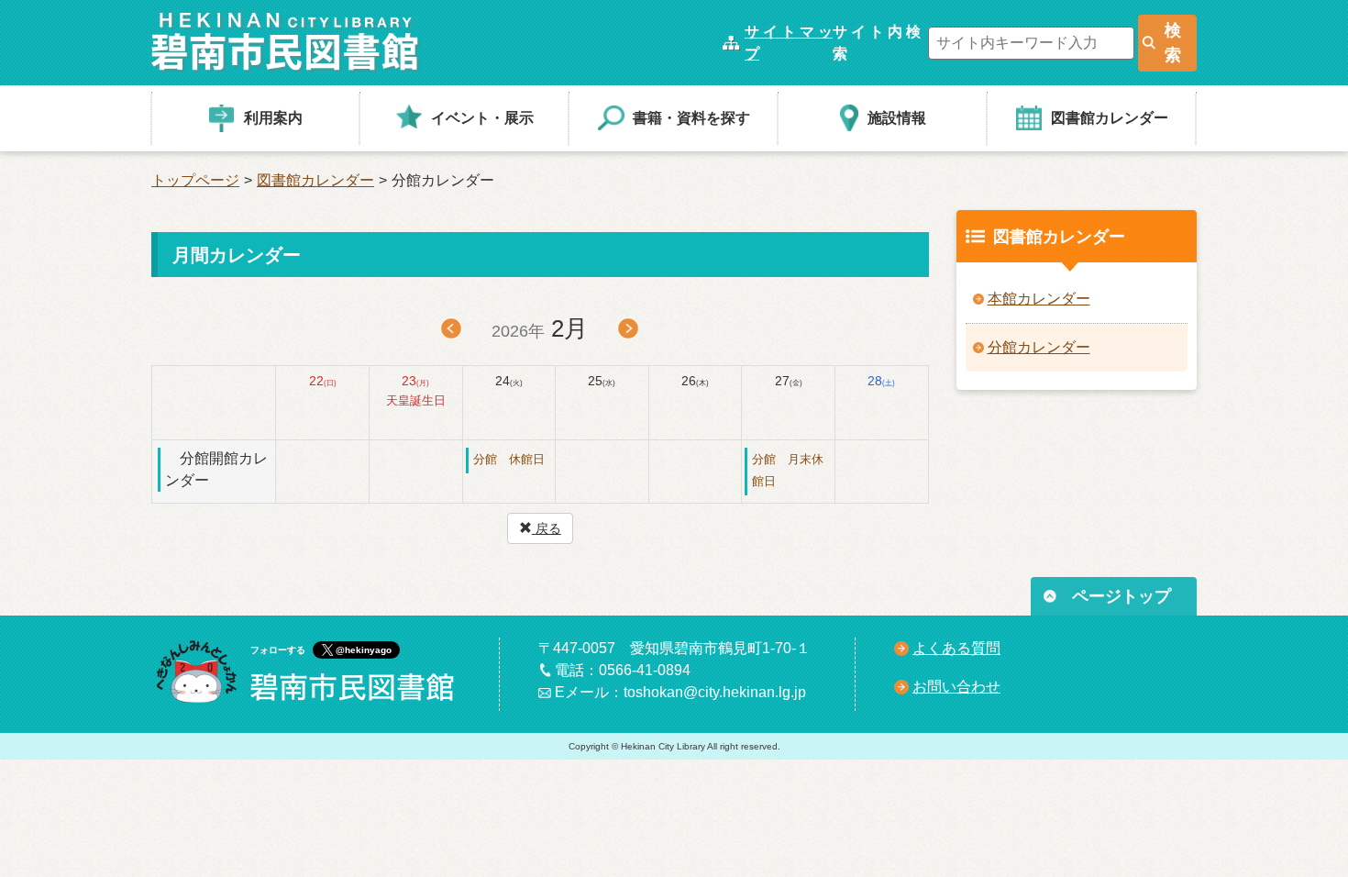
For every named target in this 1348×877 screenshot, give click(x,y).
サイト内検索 (877, 42)
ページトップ (1121, 596)
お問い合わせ (956, 686)
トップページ (195, 180)
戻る (546, 528)
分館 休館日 (509, 459)
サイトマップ (789, 42)
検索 (1173, 42)
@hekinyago (364, 650)
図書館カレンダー (315, 180)
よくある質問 (956, 648)
